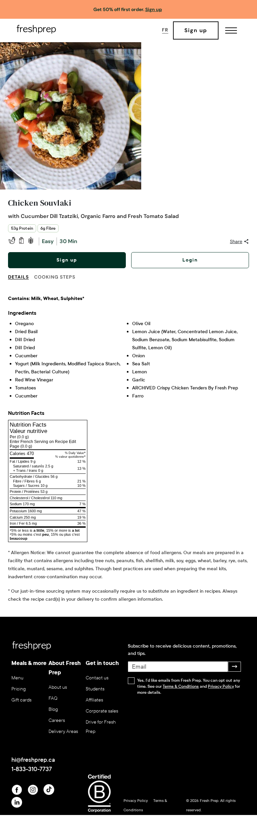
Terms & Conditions (181, 686)
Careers (57, 720)
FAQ (53, 698)
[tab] (21, 281)
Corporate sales (102, 711)
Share (236, 241)
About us (58, 687)
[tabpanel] (128, 446)
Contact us (97, 678)
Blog (53, 709)
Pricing (18, 689)
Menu (17, 678)
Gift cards (21, 700)
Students (95, 689)
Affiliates (94, 700)
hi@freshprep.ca (33, 760)
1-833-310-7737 (31, 769)
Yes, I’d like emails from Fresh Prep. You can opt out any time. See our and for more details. (188, 686)
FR (165, 30)
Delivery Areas (63, 731)
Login (190, 260)
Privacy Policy (221, 686)
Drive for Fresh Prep (101, 727)
